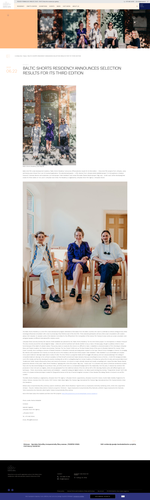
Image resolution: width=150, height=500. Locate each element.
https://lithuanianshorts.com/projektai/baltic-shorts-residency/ (79, 393)
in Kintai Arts (18, 56)
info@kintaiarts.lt (64, 479)
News (25, 56)
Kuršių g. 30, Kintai (81, 477)
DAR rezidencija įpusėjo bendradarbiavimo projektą (118, 444)
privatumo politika (79, 496)
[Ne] (123, 496)
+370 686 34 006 (65, 476)
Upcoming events (102, 496)
